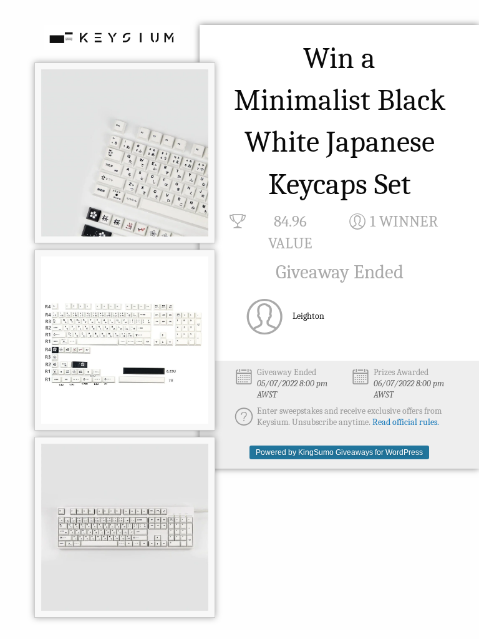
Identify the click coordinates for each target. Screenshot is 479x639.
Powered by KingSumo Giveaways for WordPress (339, 452)
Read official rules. (405, 422)
